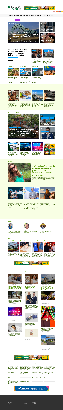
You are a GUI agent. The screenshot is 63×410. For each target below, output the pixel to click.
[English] (54, 11)
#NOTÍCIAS (45, 51)
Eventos (43, 271)
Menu (9, 1)
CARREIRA (11, 15)
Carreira (9, 238)
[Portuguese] (60, 11)
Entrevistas (10, 161)
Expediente (10, 402)
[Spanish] (62, 11)
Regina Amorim (10, 230)
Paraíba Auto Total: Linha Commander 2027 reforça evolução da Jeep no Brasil (31, 231)
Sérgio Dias (26, 230)
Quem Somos (10, 401)
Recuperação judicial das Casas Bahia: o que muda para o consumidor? (37, 379)
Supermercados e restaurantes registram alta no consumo (49, 379)
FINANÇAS (33, 15)
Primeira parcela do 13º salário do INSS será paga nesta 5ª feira (49, 373)
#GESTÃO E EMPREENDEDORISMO (23, 71)
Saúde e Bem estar (12, 271)
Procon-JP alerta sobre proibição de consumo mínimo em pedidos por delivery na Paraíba (18, 52)
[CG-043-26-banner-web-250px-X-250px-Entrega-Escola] (49, 149)
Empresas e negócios (13, 112)
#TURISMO (19, 127)
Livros (26, 271)
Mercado (10, 86)
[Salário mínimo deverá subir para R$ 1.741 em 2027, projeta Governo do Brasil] (47, 38)
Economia (10, 47)
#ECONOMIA (34, 50)
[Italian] (59, 11)
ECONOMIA (16, 15)
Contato (9, 403)
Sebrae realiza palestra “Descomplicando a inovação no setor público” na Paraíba (37, 373)
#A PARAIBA (46, 50)
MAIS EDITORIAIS (46, 15)
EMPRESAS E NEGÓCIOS (25, 15)
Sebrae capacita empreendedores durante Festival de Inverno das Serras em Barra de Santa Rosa (12, 375)
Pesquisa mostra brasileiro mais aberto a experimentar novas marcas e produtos (25, 380)
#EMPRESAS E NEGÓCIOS (13, 127)
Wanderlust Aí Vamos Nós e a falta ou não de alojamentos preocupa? (47, 231)
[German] (57, 11)
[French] (55, 11)
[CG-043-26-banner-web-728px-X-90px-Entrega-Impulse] (39, 8)
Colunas (10, 221)
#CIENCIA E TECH (35, 68)
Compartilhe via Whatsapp (14, 23)
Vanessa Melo (42, 230)
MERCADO (39, 15)
